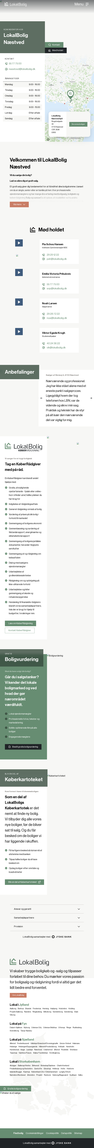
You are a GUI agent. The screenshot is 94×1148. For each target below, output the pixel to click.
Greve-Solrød (65, 1043)
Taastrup (13, 1053)
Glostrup (47, 1069)
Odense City (36, 1027)
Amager (13, 1066)
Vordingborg (54, 1053)
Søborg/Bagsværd (60, 1075)
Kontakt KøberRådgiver (19, 630)
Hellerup (55, 1069)
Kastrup (26, 1072)
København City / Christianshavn (44, 1072)
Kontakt (56, 45)
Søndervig (68, 1012)
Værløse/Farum (25, 1053)
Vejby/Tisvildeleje (40, 1053)
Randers (27, 1012)
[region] (69, 97)
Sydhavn (73, 1075)
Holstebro (63, 1009)
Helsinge (13, 1047)
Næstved (38, 1050)
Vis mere (17, 204)
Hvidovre (70, 1069)
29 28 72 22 (53, 314)
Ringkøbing (37, 1012)
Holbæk (61, 1047)
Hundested (14, 1050)
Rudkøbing (77, 1027)
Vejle (76, 1012)
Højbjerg (53, 1009)
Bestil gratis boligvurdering (25, 747)
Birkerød (35, 1066)
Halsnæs (76, 1043)
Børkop (21, 1009)
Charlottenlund (63, 1066)
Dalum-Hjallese (16, 1027)
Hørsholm (70, 1047)
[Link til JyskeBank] (61, 936)
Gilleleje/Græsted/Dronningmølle (44, 1043)
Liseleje (29, 1050)
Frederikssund (23, 1043)
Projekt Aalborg (16, 1012)
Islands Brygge (16, 1072)
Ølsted (57, 1050)
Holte (63, 1069)
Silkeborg (47, 1012)
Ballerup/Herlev (24, 1066)
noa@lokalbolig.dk (57, 318)
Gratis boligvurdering (17, 1089)
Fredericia (37, 1009)
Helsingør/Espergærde (27, 1047)
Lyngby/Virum (65, 1072)
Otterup (61, 1027)
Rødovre (47, 1075)
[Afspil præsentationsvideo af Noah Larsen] (19, 302)
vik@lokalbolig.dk (56, 347)
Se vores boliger (78, 124)
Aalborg (13, 1009)
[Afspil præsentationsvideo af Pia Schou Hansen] (19, 243)
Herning (45, 1009)
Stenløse (73, 1050)
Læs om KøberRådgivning (20, 623)
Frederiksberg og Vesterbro (21, 1069)
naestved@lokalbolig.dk (22, 69)
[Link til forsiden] (13, 4)
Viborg (12, 1015)
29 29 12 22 (53, 255)
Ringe (68, 1027)
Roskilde (64, 1050)
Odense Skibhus (50, 1027)
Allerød (13, 1043)
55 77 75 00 (15, 63)
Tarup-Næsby (26, 1031)
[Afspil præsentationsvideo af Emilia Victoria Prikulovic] (19, 272)
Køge (23, 1050)
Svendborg (14, 1031)
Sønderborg (58, 1012)
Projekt (39, 1075)
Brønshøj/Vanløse (48, 1066)
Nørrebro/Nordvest (18, 1075)
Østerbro (31, 1075)
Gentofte (38, 1069)
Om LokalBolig (18, 995)
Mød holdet (57, 50)
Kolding (72, 1009)
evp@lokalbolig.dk (57, 288)
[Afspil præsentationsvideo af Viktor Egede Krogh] (19, 331)
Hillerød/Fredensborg (48, 1047)
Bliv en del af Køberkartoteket (22, 882)
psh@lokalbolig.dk (57, 259)
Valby (80, 1075)
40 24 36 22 (53, 343)
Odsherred (48, 1050)
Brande (28, 1009)
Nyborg (27, 1027)
